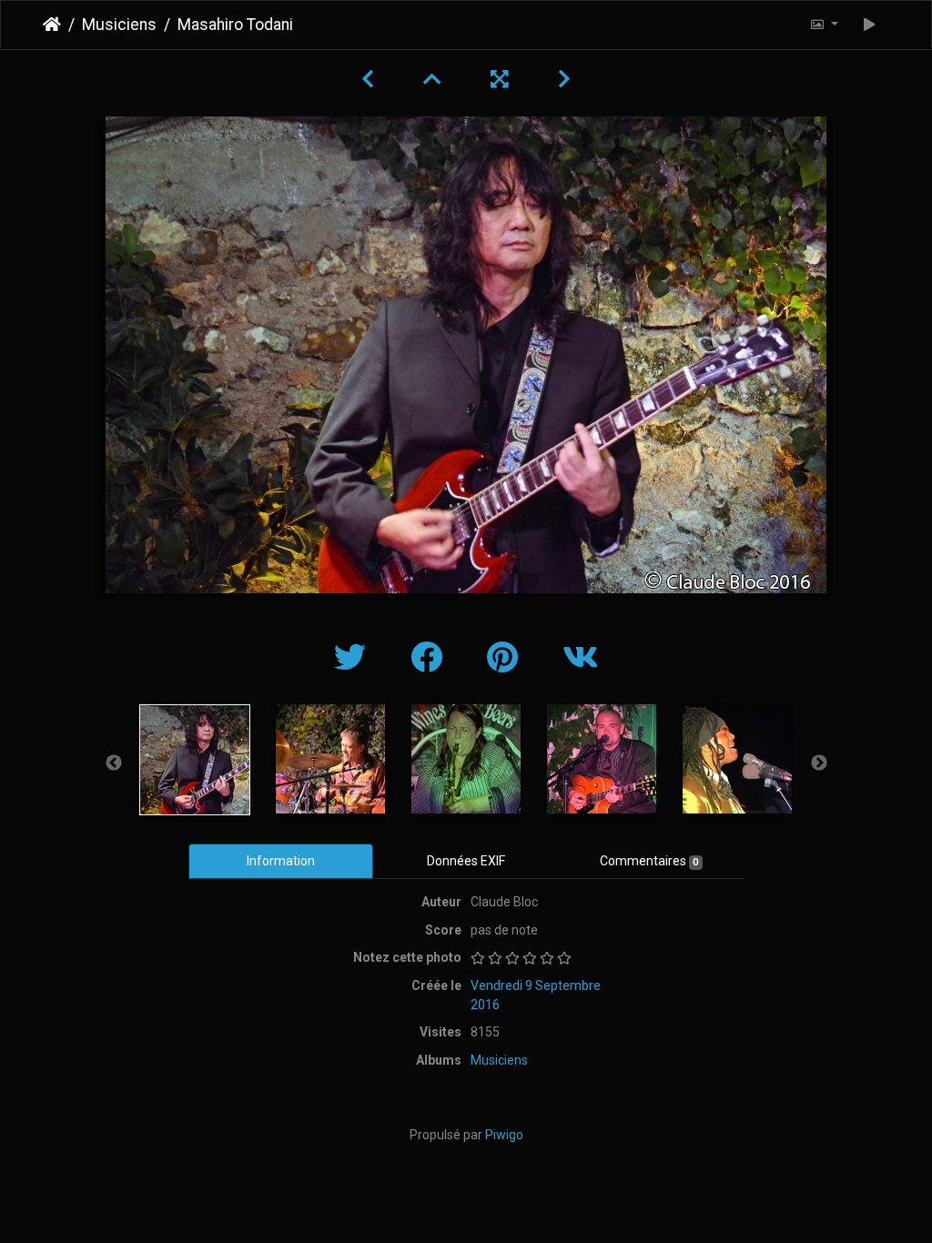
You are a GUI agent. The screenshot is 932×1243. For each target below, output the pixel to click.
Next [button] (819, 763)
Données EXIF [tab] (466, 861)
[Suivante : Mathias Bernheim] (564, 79)
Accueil (52, 24)
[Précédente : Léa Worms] (370, 79)
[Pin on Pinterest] (506, 658)
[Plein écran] (502, 79)
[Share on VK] (580, 658)
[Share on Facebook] (430, 658)
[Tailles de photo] (823, 25)
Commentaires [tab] (649, 861)
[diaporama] (869, 25)
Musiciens (119, 24)
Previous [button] (114, 763)
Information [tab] (281, 861)
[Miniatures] (435, 79)
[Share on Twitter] (354, 658)
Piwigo (504, 1134)
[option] (195, 759)
